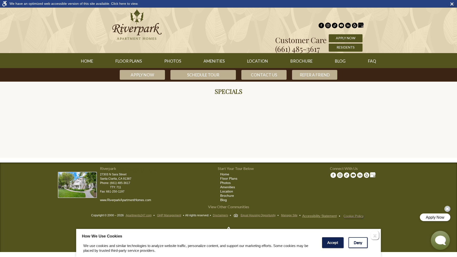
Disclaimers (220, 215)
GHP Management (169, 215)
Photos (172, 61)
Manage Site (289, 215)
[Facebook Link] (321, 26)
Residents (346, 47)
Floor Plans (128, 61)
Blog (340, 61)
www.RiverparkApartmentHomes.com (125, 200)
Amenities (214, 61)
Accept (332, 242)
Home (87, 61)
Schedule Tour (203, 74)
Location (257, 61)
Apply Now (345, 38)
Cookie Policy (353, 216)
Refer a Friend (315, 74)
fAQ (372, 61)
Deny (358, 242)
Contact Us (264, 74)
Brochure (301, 61)
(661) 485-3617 (297, 48)
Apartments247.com (139, 215)
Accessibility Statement (319, 216)
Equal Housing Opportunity (258, 215)
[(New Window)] (328, 26)
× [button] (453, 3)
